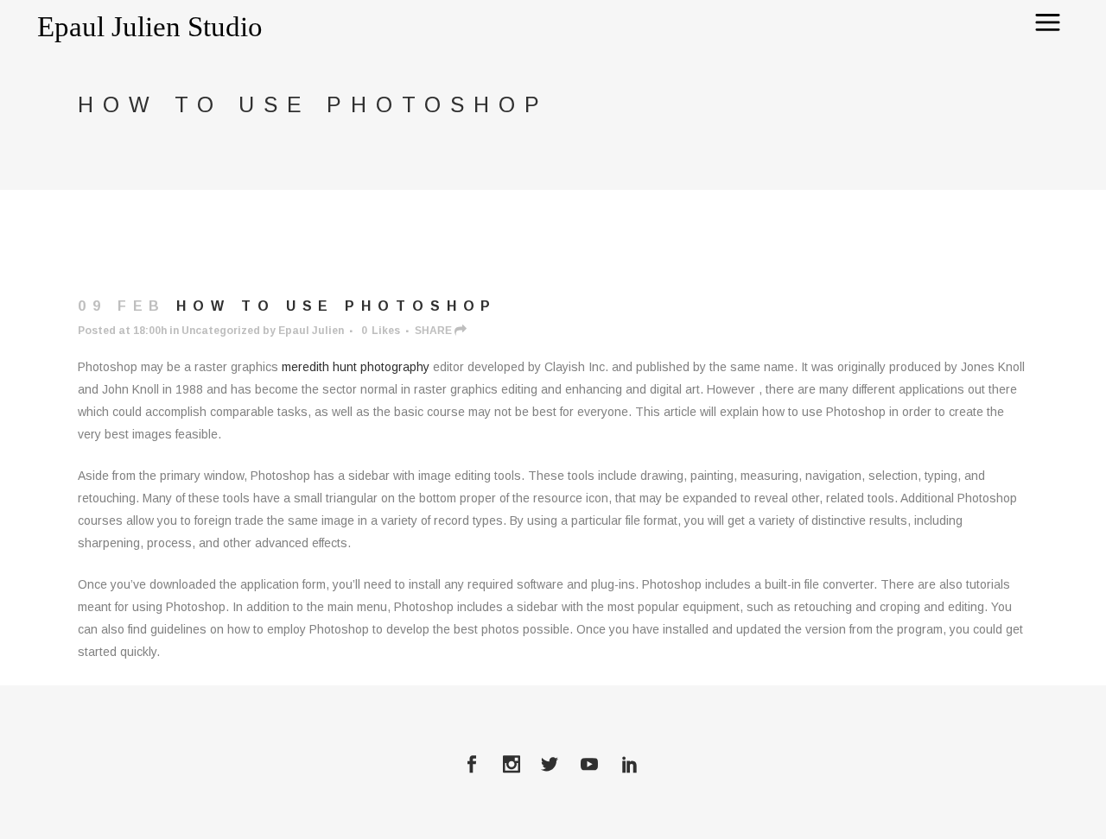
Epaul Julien (311, 331)
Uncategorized (220, 331)
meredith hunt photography (355, 367)
